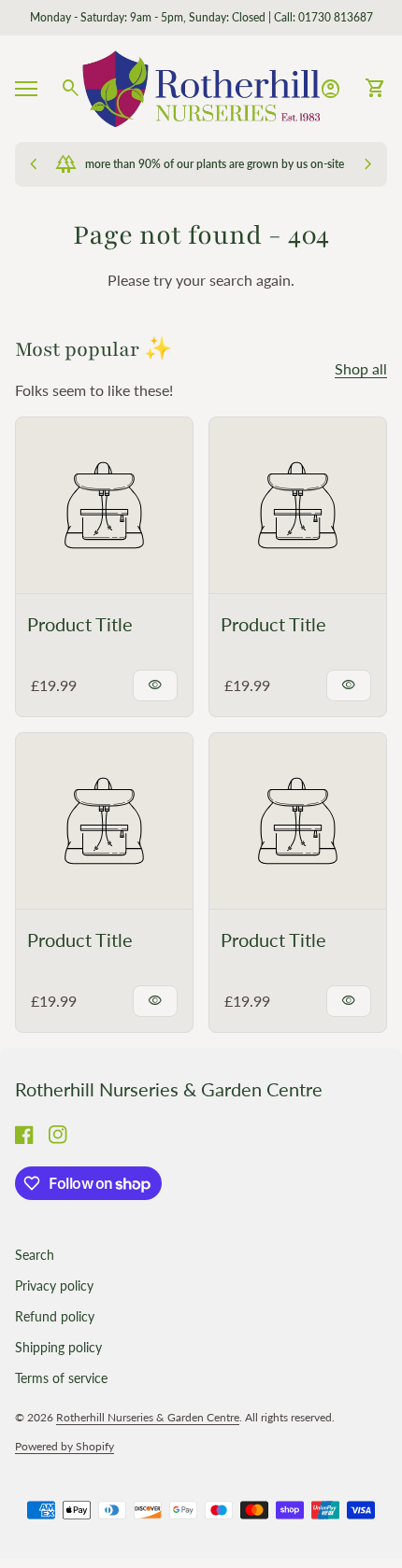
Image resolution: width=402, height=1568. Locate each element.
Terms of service (61, 1378)
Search (34, 1255)
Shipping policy (58, 1347)
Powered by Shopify (64, 1446)
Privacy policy (54, 1285)
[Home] (201, 86)
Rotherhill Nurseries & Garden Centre (169, 1089)
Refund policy (54, 1316)
